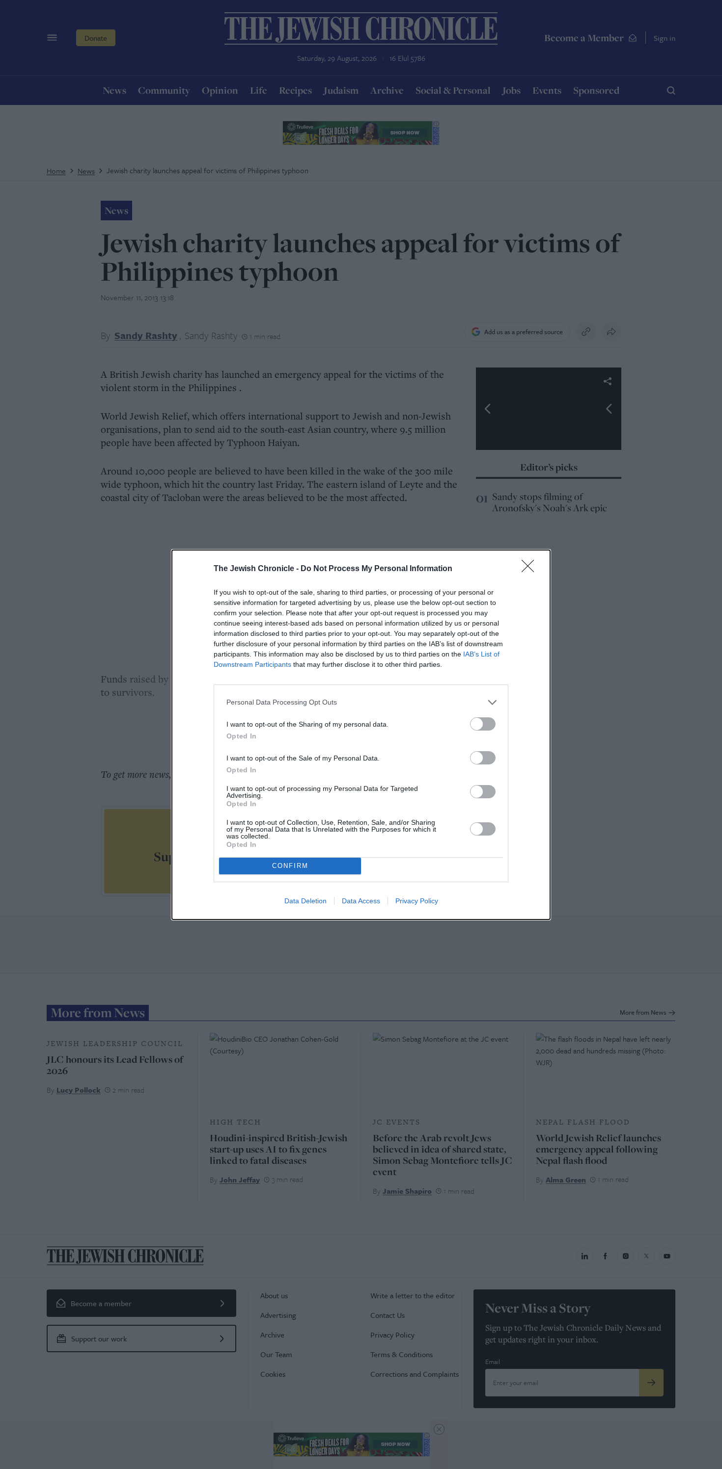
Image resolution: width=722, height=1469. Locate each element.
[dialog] (361, 734)
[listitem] (361, 702)
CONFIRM (290, 865)
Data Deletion (305, 901)
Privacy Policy (416, 901)
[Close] (531, 569)
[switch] (483, 724)
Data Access (361, 901)
